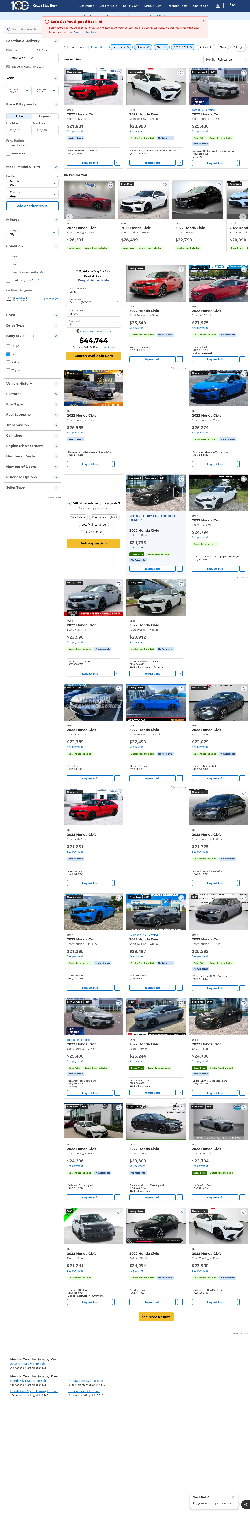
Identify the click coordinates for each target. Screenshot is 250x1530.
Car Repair (200, 5)
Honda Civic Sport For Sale (28, 1381)
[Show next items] (241, 47)
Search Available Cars (94, 356)
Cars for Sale (108, 5)
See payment (75, 131)
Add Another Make (32, 206)
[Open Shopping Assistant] (245, 1504)
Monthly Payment (78, 288)
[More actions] (117, 163)
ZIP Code (42, 50)
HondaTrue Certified (145, 935)
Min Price (12, 123)
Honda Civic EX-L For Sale (85, 1381)
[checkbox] (15, 146)
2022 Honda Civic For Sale (28, 1364)
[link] (75, 138)
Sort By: (211, 59)
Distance (11, 50)
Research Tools (177, 5)
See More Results (156, 1317)
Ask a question (94, 543)
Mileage (14, 231)
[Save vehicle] (119, 73)
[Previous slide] (69, 217)
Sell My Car (131, 5)
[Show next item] (178, 493)
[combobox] (32, 29)
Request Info (90, 162)
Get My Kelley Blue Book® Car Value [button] (95, 331)
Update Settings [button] (108, 347)
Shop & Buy (152, 5)
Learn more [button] (51, 299)
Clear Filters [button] (99, 47)
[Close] (233, 1497)
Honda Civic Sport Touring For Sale (34, 1391)
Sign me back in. (85, 32)
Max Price (39, 123)
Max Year (41, 89)
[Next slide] (243, 217)
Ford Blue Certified (203, 110)
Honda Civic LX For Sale (84, 1391)
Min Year (14, 89)
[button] (218, 6)
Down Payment (77, 310)
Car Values (86, 5)
